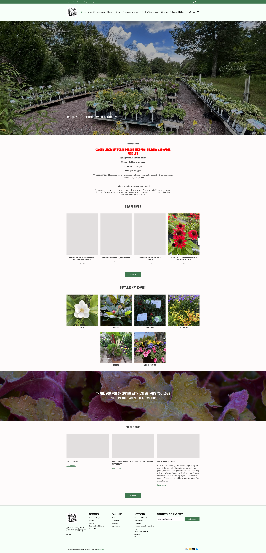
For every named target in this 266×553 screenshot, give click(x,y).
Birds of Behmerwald (150, 12)
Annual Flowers (150, 365)
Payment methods (140, 529)
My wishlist (116, 526)
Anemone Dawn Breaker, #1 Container (116, 257)
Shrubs (116, 327)
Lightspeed (101, 549)
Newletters (138, 537)
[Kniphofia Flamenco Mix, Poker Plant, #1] (150, 234)
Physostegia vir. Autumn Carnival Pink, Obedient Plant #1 (82, 258)
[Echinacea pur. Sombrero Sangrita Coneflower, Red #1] (184, 234)
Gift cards (164, 12)
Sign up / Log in (194, 2)
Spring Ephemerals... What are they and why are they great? (132, 462)
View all (133, 274)
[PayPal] (190, 549)
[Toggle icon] (189, 12)
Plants (91, 520)
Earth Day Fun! (72, 461)
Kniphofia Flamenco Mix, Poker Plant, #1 (150, 258)
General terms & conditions (144, 526)
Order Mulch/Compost (96, 12)
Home (83, 12)
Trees (82, 327)
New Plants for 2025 (166, 461)
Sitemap (137, 534)
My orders (115, 520)
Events (118, 12)
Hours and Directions (142, 518)
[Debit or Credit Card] (193, 549)
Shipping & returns (141, 531)
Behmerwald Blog (177, 12)
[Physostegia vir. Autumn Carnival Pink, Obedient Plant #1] (82, 234)
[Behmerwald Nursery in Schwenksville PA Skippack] (71, 12)
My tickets (115, 523)
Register (115, 518)
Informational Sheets (96, 526)
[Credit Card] (186, 549)
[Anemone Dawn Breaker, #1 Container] (116, 234)
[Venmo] (197, 549)
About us (137, 523)
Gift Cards (150, 327)
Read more (71, 466)
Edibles (116, 365)
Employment (138, 520)
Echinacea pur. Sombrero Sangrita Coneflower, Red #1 (184, 258)
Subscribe (192, 519)
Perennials (184, 327)
